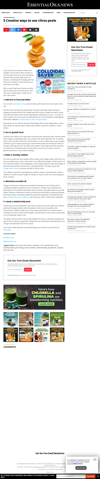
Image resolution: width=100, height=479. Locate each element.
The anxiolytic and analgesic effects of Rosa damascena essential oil (81, 190)
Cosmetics (36, 245)
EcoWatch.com (8, 238)
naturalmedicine (69, 12)
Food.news (7, 230)
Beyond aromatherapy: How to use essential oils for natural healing (81, 213)
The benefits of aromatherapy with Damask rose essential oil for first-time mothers (80, 177)
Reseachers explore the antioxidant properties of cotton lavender (78, 220)
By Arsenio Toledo (78, 120)
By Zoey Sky (77, 113)
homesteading (42, 248)
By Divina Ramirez (78, 90)
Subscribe (90, 476)
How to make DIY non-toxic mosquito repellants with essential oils (78, 140)
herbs (58, 12)
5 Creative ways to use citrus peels (78, 104)
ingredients (52, 248)
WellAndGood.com (9, 241)
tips (12, 250)
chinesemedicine (48, 12)
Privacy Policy (50, 472)
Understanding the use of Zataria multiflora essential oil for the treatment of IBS (80, 205)
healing (37, 12)
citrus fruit (18, 245)
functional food (8, 248)
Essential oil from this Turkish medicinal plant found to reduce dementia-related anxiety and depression (81, 96)
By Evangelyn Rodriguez (80, 158)
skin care (6, 250)
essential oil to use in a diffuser (17, 197)
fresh (56, 245)
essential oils (48, 245)
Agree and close (81, 468)
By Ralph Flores (78, 100)
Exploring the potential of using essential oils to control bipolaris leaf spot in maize (81, 198)
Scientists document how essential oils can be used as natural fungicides (81, 170)
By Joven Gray (78, 165)
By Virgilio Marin (78, 143)
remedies (28, 12)
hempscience (5, 12)
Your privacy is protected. (13, 275)
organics (60, 248)
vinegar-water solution (11, 168)
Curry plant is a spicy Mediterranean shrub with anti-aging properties (80, 155)
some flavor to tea (19, 104)
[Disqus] (34, 374)
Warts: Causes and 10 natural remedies (79, 184)
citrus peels (27, 245)
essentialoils (17, 12)
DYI (42, 245)
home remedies (30, 248)
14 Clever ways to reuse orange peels (32, 119)
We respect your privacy (40, 467)
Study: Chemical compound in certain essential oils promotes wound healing (81, 162)
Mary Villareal (19, 25)
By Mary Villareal (79, 105)
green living (19, 248)
